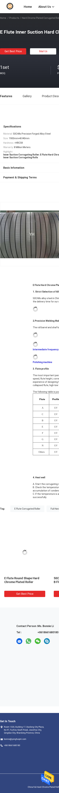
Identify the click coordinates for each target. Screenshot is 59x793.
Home (3, 18)
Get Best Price (13, 51)
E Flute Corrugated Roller (27, 508)
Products (14, 18)
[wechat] (38, 641)
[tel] (56, 641)
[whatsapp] (28, 641)
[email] (19, 641)
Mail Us (43, 51)
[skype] (47, 641)
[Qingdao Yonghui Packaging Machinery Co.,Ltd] (10, 6)
